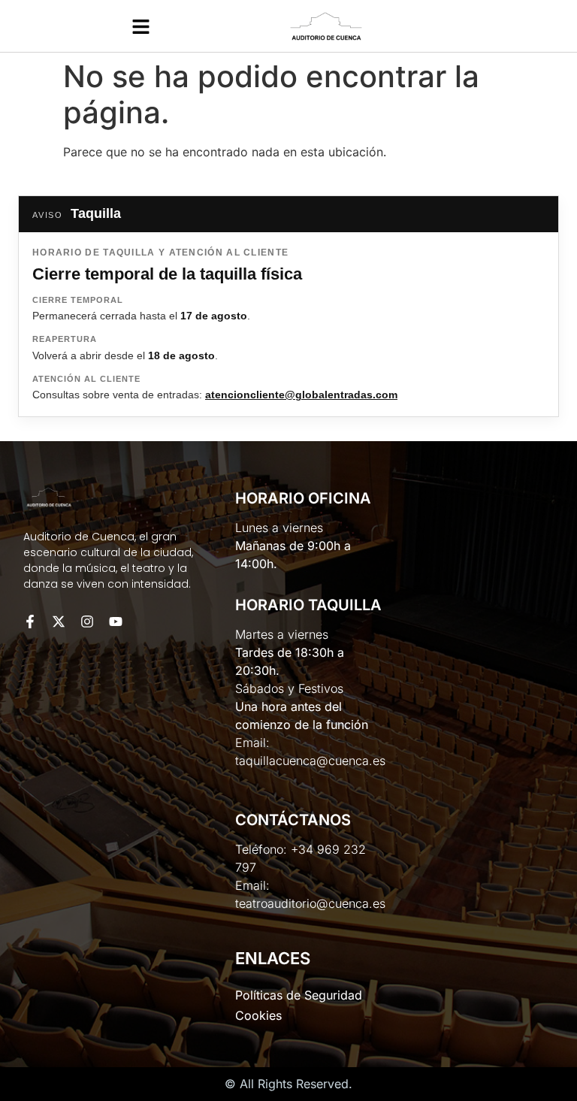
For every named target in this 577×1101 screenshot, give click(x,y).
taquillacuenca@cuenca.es (310, 760)
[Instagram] (87, 621)
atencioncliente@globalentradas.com (301, 395)
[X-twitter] (58, 621)
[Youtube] (115, 621)
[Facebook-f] (30, 621)
